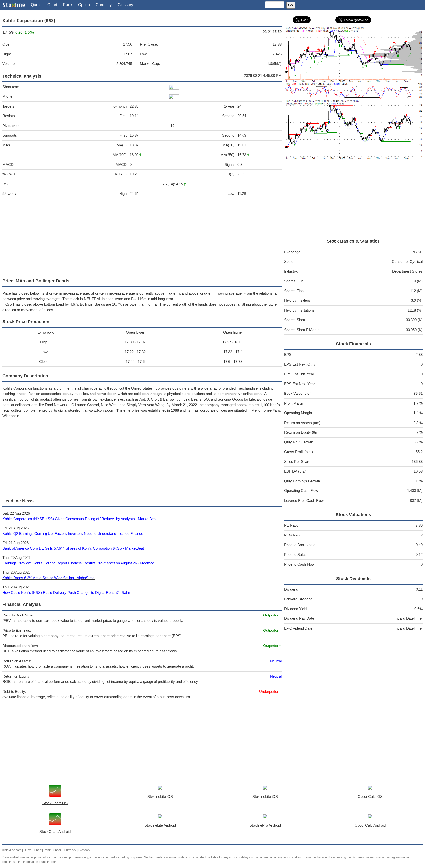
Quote (36, 5)
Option (84, 5)
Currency (104, 5)
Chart (52, 5)
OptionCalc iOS (370, 796)
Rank (67, 5)
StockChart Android (55, 831)
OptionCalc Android (370, 825)
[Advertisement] (142, 237)
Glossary (125, 5)
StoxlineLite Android (160, 825)
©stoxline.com (11, 850)
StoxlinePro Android (265, 825)
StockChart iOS (55, 803)
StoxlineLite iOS (160, 796)
